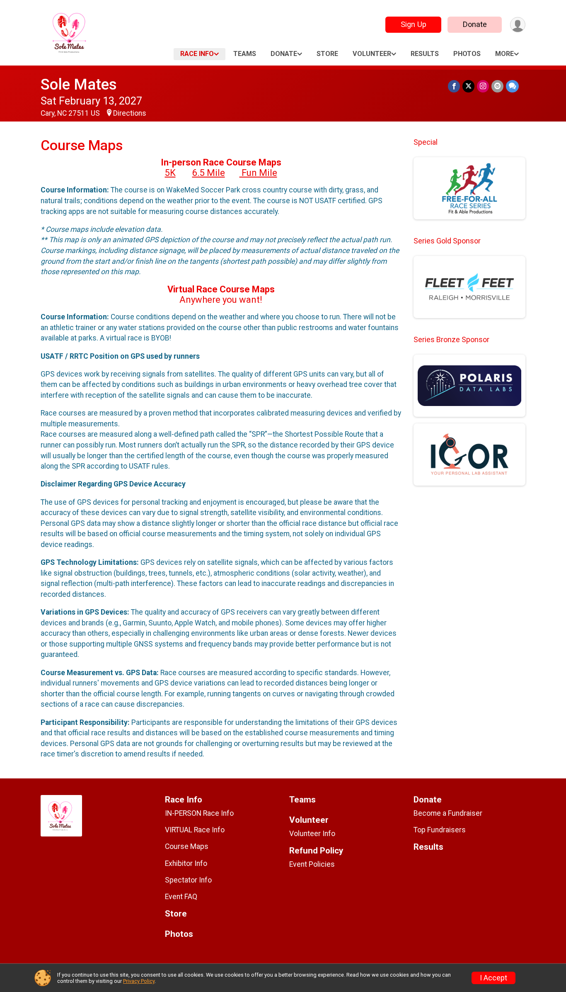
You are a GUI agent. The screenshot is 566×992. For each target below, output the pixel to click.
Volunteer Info (312, 833)
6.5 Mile (208, 173)
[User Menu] (517, 24)
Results (425, 54)
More (504, 54)
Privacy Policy (139, 981)
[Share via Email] (497, 86)
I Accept (493, 978)
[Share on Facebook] (454, 86)
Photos (467, 54)
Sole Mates (79, 84)
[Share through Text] (512, 86)
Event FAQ (181, 896)
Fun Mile (258, 173)
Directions (129, 113)
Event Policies (312, 864)
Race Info (197, 54)
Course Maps (186, 846)
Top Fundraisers (440, 830)
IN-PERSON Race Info (199, 813)
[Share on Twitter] (468, 86)
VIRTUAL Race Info (195, 830)
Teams (244, 54)
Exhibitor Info (186, 863)
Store (327, 54)
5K (170, 173)
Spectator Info (188, 880)
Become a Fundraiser (448, 813)
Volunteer (372, 54)
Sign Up (413, 24)
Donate (475, 24)
